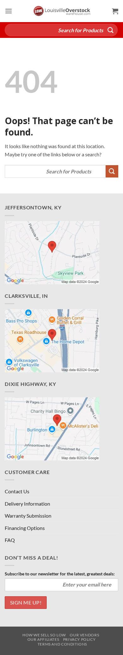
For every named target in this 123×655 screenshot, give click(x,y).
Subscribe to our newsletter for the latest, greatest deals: (60, 573)
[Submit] (110, 30)
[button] (8, 11)
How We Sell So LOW (44, 635)
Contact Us (17, 491)
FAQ (10, 540)
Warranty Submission (28, 516)
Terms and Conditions (62, 644)
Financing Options (25, 528)
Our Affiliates (43, 639)
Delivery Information (27, 504)
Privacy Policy (79, 639)
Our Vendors (84, 635)
